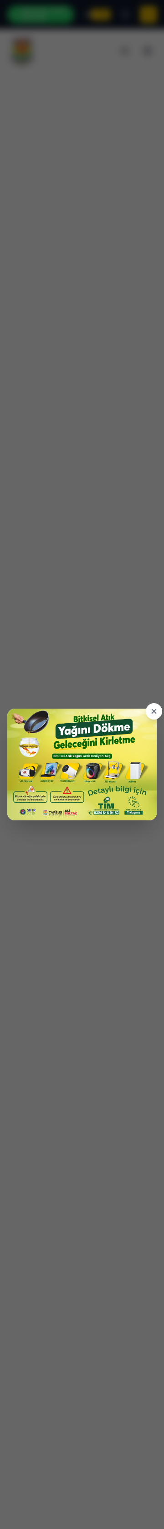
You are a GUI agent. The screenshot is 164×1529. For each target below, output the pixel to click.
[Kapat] (154, 711)
